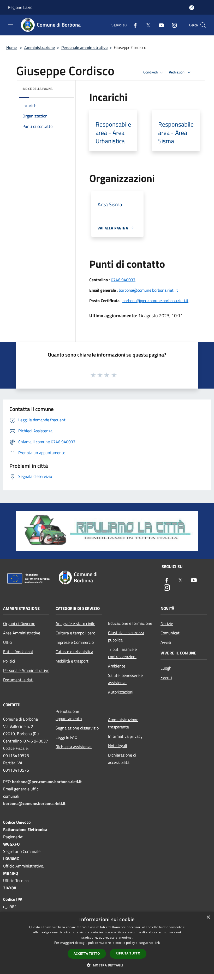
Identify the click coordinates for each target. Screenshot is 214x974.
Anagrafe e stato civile (75, 623)
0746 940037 (123, 280)
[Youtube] (159, 24)
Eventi (166, 677)
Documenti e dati (18, 680)
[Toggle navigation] (10, 24)
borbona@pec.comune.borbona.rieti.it (155, 300)
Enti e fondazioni (18, 651)
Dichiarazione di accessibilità (122, 758)
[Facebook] (133, 24)
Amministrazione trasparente (123, 723)
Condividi (150, 72)
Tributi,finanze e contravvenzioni (122, 653)
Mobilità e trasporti (73, 661)
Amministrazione (39, 47)
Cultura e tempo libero (75, 633)
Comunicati (170, 633)
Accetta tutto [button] (87, 953)
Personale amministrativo (84, 47)
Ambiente (116, 666)
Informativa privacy (125, 736)
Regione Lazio (20, 7)
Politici (9, 661)
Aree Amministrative (21, 633)
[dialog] (107, 943)
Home (11, 47)
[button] (107, 965)
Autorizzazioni (120, 692)
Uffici (7, 642)
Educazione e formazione (130, 623)
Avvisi (165, 642)
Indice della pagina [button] (37, 88)
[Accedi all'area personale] (192, 8)
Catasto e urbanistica (74, 651)
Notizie (166, 623)
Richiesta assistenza (74, 747)
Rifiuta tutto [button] (128, 953)
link (157, 942)
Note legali (117, 745)
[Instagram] (172, 24)
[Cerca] (203, 25)
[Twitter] (146, 24)
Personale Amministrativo (26, 670)
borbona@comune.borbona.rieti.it (148, 290)
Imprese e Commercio (75, 642)
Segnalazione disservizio (77, 728)
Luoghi (166, 668)
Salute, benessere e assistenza (125, 679)
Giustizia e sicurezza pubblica (126, 636)
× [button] (208, 917)
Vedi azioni (177, 72)
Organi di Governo (19, 623)
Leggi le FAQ (67, 737)
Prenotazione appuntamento (69, 715)
